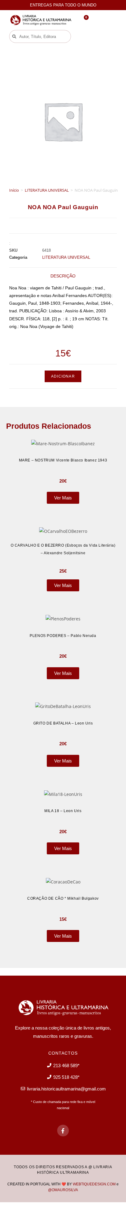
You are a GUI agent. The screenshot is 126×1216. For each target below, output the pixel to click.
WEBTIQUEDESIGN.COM (94, 1184)
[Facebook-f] (63, 1130)
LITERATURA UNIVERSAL (47, 190)
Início (14, 190)
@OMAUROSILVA (63, 1190)
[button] (86, 37)
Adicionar (63, 376)
